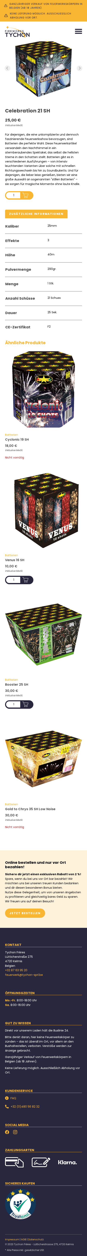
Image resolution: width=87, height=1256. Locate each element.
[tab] (36, 214)
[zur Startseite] (17, 31)
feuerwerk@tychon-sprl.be (24, 975)
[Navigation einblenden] (78, 31)
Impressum (12, 1239)
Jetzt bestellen (25, 913)
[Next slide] (79, 68)
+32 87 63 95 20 (16, 970)
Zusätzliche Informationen (36, 214)
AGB (23, 1239)
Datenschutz (36, 1239)
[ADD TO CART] (25, 195)
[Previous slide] (7, 68)
